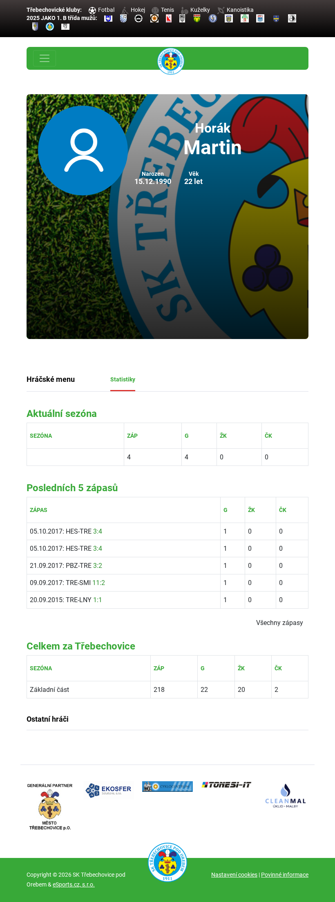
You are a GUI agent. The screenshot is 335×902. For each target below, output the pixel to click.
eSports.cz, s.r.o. (74, 884)
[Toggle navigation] (44, 58)
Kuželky (200, 10)
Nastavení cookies (234, 874)
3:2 (97, 566)
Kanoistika (240, 10)
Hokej (138, 10)
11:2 (98, 583)
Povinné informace (284, 874)
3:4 (97, 531)
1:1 (97, 600)
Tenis (167, 10)
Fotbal (106, 10)
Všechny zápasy (279, 623)
